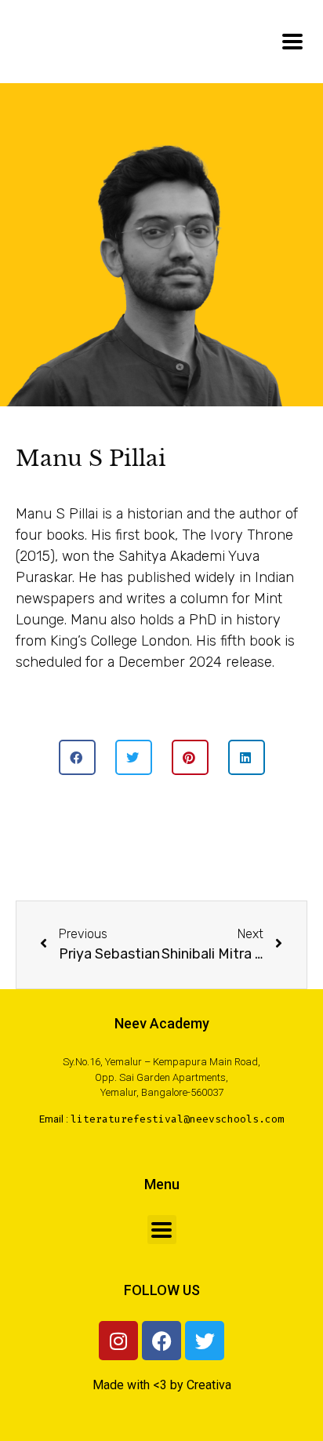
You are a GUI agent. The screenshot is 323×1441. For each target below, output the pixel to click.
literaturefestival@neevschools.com (177, 1119)
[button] (77, 757)
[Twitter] (204, 1340)
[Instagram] (118, 1340)
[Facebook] (161, 1340)
